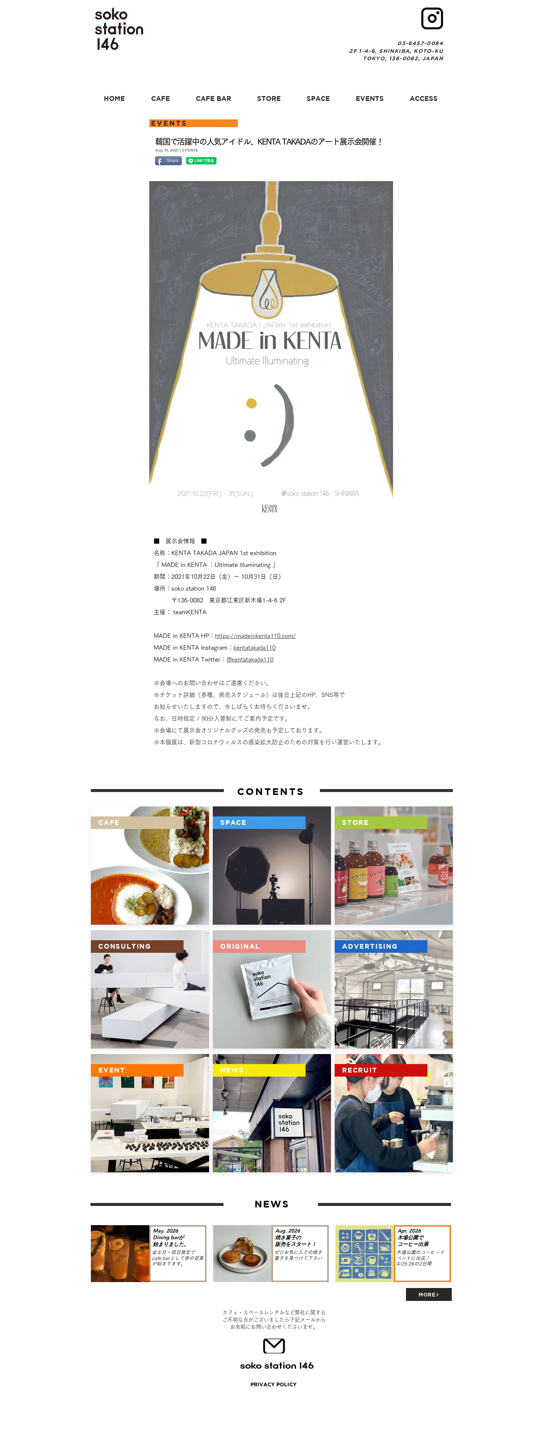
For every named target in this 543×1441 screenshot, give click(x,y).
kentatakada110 (254, 647)
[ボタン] (149, 1253)
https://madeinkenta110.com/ (255, 636)
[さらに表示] (150, 989)
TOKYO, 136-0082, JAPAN (403, 58)
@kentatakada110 (249, 659)
